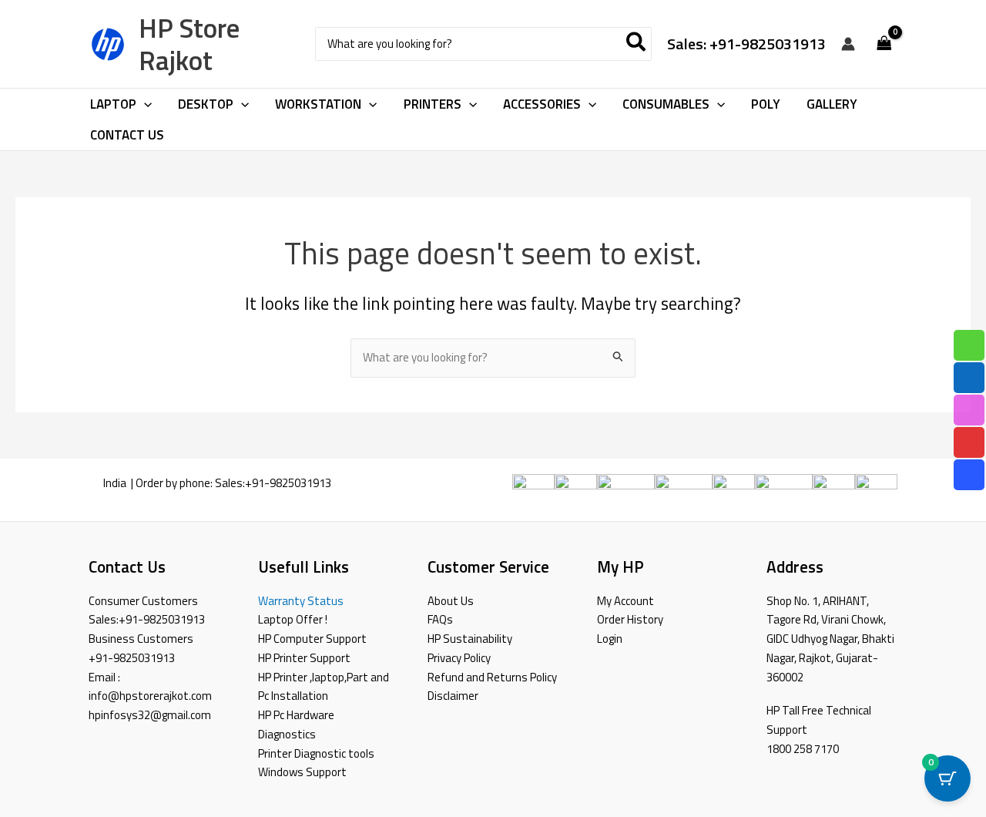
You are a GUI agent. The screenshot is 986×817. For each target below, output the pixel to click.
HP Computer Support (312, 638)
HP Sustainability (470, 638)
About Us (451, 601)
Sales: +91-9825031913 (746, 43)
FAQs (440, 619)
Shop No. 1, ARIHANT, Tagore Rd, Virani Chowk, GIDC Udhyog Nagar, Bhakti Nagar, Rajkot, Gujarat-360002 (830, 639)
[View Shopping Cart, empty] (884, 44)
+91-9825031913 (288, 483)
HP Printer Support (304, 658)
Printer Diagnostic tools (316, 753)
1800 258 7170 (802, 749)
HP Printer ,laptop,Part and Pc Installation (323, 686)
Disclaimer (453, 695)
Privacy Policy (459, 658)
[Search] (636, 44)
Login (609, 638)
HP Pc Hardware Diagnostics (296, 724)
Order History (630, 619)
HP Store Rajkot (189, 44)
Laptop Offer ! (292, 619)
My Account (625, 601)
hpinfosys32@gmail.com (150, 715)
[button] (144, 104)
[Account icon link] (848, 44)
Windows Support (302, 772)
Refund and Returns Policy (492, 677)
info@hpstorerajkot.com (150, 695)
